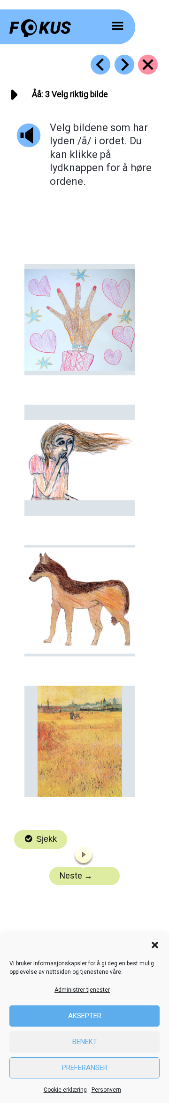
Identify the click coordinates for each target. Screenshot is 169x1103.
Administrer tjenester (82, 990)
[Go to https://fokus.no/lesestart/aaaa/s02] (100, 64)
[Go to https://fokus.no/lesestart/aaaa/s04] (124, 64)
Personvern (106, 1089)
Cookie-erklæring (65, 1089)
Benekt (84, 1041)
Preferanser (85, 1067)
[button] (155, 945)
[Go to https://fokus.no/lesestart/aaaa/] (148, 64)
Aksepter (84, 1016)
